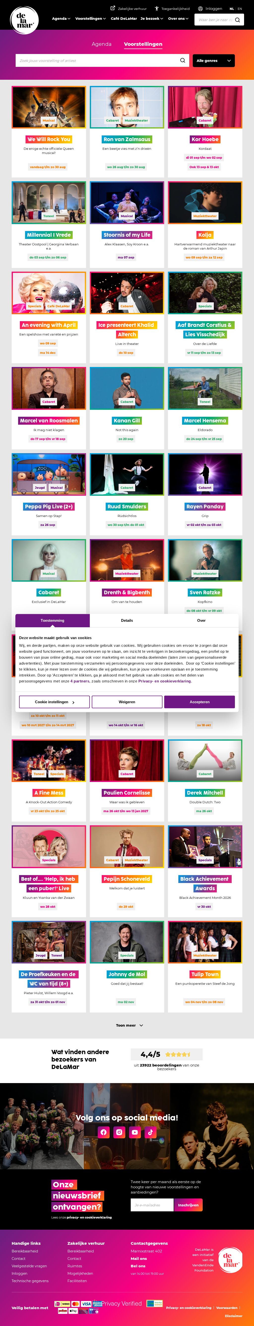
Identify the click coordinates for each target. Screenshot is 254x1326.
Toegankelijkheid (175, 9)
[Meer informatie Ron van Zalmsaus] (127, 132)
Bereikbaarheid (25, 1251)
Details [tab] (127, 620)
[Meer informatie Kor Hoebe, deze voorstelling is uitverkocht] (205, 132)
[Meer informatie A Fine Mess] (49, 780)
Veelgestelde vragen (29, 1266)
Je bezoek (150, 18)
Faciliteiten (77, 1281)
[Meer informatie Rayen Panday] (205, 494)
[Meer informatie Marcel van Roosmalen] (49, 408)
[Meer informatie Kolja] (205, 224)
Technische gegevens (30, 1281)
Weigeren (127, 702)
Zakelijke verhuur (132, 9)
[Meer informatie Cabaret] (49, 585)
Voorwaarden (226, 1308)
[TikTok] (151, 1132)
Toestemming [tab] (52, 620)
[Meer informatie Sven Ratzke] (205, 585)
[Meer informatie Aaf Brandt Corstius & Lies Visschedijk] (205, 317)
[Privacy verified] (116, 1303)
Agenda (59, 18)
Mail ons (139, 1258)
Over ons (176, 18)
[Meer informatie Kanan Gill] (127, 408)
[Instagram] (119, 1132)
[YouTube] (135, 1132)
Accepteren (200, 702)
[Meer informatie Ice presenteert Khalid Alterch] (127, 317)
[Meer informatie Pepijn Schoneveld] (127, 871)
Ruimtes (74, 1266)
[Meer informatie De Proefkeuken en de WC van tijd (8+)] (49, 967)
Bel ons (138, 1266)
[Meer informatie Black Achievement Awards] (205, 871)
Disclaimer (233, 1316)
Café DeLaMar (124, 18)
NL (232, 9)
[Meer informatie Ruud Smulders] (127, 494)
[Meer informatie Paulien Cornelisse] (127, 780)
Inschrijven (188, 1205)
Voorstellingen (88, 18)
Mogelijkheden (80, 1273)
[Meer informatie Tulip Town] (205, 967)
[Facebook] (104, 1132)
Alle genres (207, 60)
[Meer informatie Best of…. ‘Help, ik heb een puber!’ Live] (49, 871)
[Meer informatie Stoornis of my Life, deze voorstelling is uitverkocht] (127, 224)
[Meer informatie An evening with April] (49, 317)
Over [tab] (201, 620)
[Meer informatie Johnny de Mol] (127, 967)
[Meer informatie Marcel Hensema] (205, 408)
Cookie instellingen (51, 702)
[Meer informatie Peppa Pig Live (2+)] (49, 494)
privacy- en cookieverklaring (89, 1217)
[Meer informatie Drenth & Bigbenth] (127, 585)
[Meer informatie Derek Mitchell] (205, 780)
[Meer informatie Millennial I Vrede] (49, 224)
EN (240, 9)
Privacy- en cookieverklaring (164, 681)
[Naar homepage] (24, 20)
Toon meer (126, 1025)
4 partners (79, 681)
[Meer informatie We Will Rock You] (49, 132)
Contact (19, 1258)
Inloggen (19, 1273)
